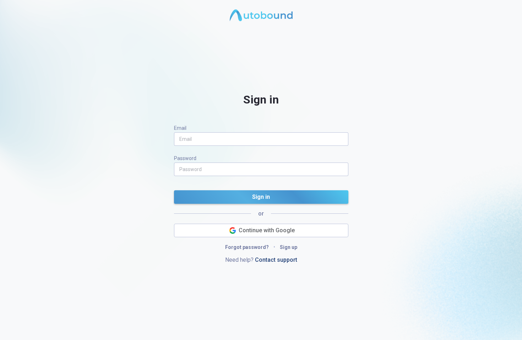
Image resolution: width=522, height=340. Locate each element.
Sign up (288, 247)
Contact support (275, 259)
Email (180, 128)
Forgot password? (247, 247)
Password (185, 158)
